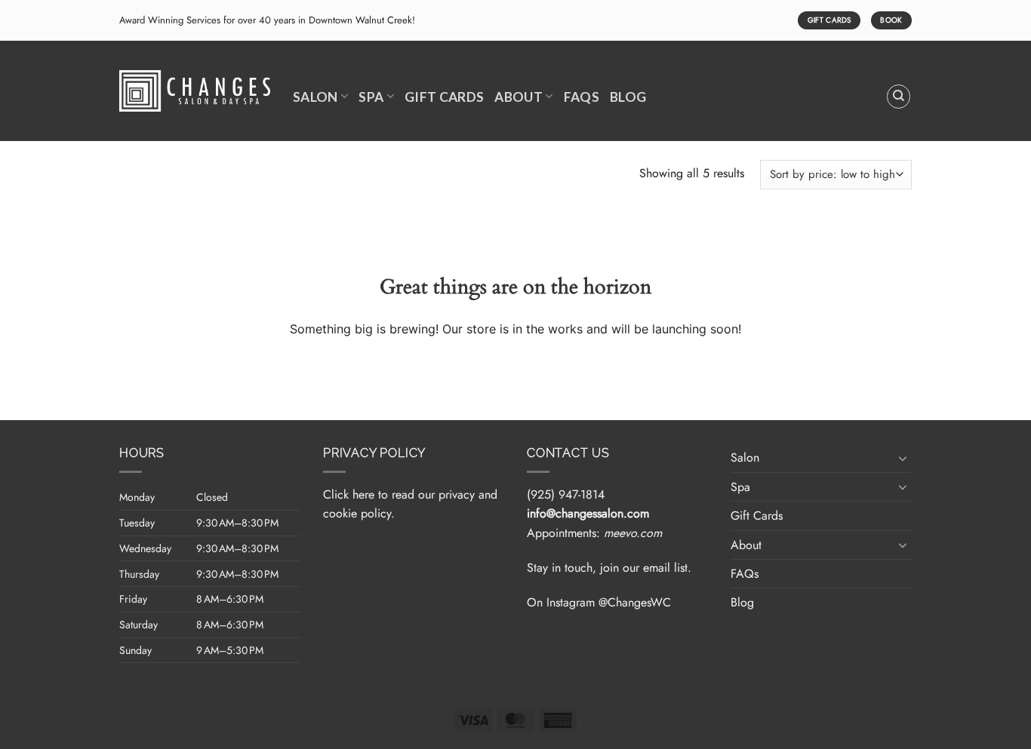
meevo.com (633, 533)
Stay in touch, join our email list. (609, 567)
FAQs (581, 97)
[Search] (899, 96)
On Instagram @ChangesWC (599, 602)
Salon (315, 97)
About (518, 97)
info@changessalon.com (588, 513)
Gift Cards (445, 97)
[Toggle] (903, 458)
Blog (628, 97)
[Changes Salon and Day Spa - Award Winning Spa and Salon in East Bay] (194, 91)
